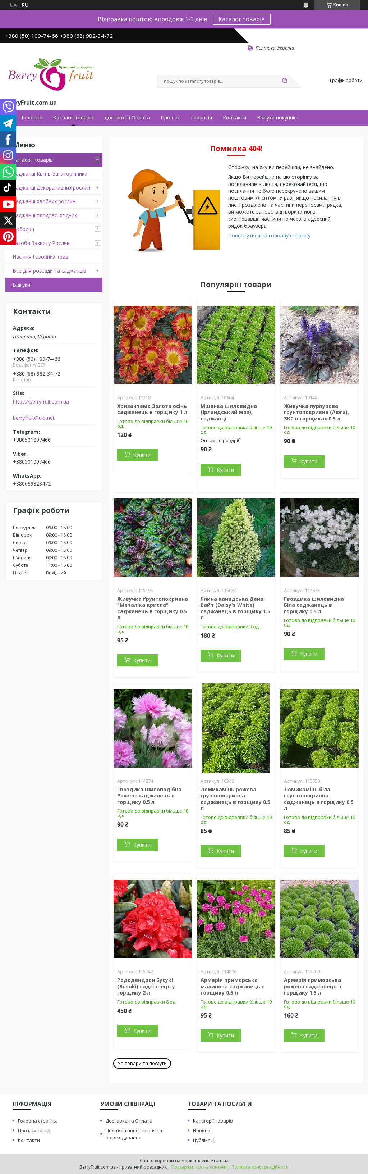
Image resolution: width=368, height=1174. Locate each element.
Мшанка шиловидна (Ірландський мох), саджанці (229, 412)
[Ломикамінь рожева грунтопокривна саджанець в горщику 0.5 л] (236, 728)
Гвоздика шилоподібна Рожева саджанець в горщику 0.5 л (149, 795)
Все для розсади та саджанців (49, 270)
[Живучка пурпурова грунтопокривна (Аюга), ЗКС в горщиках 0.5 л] (319, 345)
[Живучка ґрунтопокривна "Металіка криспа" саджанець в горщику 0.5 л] (153, 538)
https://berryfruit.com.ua (41, 402)
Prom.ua (220, 1160)
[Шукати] (284, 81)
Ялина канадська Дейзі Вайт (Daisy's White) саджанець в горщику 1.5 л (235, 608)
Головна (32, 117)
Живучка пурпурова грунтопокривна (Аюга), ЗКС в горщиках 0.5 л (316, 412)
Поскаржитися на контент (199, 1167)
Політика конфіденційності (260, 1167)
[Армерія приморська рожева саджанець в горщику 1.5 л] (319, 919)
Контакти (234, 117)
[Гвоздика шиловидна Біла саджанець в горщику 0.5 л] (319, 538)
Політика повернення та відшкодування (134, 1134)
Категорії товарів (213, 1121)
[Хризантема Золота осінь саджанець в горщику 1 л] (153, 345)
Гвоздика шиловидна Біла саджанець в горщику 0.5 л (314, 605)
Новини (202, 1130)
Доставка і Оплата (127, 117)
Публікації (204, 1140)
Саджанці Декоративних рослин (51, 187)
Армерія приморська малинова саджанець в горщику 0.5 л (233, 986)
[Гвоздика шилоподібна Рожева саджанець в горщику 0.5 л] (153, 728)
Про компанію (34, 1130)
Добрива (23, 229)
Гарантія (201, 117)
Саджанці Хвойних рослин (44, 201)
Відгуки (21, 284)
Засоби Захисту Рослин (41, 243)
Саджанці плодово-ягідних (45, 215)
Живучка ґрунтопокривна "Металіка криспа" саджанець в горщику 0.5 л (152, 608)
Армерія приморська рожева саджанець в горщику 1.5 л (312, 986)
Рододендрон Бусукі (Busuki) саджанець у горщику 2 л (146, 986)
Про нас (170, 117)
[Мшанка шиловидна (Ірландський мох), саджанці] (236, 345)
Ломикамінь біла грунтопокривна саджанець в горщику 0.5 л (319, 799)
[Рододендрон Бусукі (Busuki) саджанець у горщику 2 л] (153, 919)
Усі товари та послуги (142, 1063)
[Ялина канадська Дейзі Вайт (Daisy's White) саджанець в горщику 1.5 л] (236, 538)
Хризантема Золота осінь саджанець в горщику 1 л (152, 409)
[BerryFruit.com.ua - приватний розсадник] (50, 74)
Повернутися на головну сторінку (269, 235)
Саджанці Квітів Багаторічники (50, 173)
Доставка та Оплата (129, 1121)
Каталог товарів (241, 19)
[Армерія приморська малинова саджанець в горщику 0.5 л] (236, 919)
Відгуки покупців (277, 117)
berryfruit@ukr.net (34, 418)
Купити (142, 454)
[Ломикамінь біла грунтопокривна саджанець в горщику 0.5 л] (319, 728)
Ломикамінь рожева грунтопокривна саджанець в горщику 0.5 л (235, 799)
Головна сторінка (38, 1121)
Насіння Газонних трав (40, 256)
